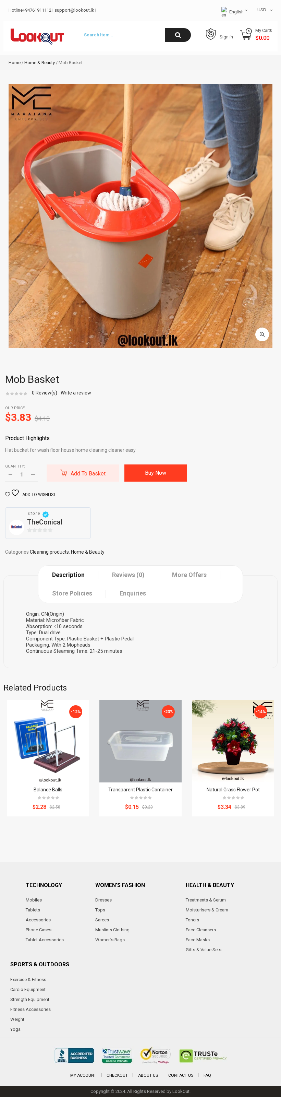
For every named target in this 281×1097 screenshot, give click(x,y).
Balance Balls (48, 789)
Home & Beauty (39, 62)
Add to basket (88, 473)
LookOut (181, 1091)
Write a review (76, 393)
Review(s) (44, 393)
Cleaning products (49, 552)
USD (261, 9)
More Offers (189, 574)
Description (68, 574)
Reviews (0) (128, 574)
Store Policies (72, 593)
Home (15, 62)
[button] (262, 334)
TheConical (44, 522)
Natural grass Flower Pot (233, 789)
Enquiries (133, 593)
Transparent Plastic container (140, 789)
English (236, 11)
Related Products (35, 688)
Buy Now (155, 473)
